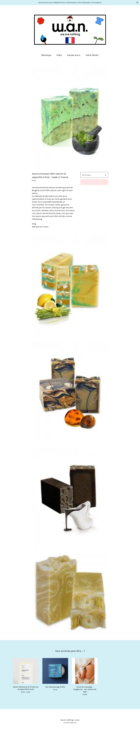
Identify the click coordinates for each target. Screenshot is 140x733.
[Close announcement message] (137, 2)
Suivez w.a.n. (74, 55)
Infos (59, 55)
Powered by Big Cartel (70, 722)
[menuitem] (46, 55)
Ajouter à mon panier (94, 182)
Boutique (46, 55)
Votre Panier (93, 54)
